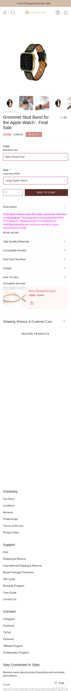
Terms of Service (13, 525)
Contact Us (9, 599)
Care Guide (9, 592)
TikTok (7, 632)
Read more (11, 232)
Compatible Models (14, 250)
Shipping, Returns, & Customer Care (27, 321)
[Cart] (65, 13)
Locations (8, 505)
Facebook (8, 625)
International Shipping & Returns (22, 565)
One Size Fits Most (14, 259)
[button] (13, 13)
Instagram (9, 619)
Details (7, 268)
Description (10, 206)
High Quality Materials (16, 241)
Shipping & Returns (14, 559)
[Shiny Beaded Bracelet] (14, 297)
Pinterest (8, 639)
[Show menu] (5, 13)
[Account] (57, 13)
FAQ (5, 552)
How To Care (10, 277)
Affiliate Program (13, 646)
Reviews (8, 512)
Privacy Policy (11, 532)
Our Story (9, 499)
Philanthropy (10, 519)
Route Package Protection (18, 572)
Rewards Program (13, 585)
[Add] (32, 303)
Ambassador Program (16, 652)
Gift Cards (9, 579)
